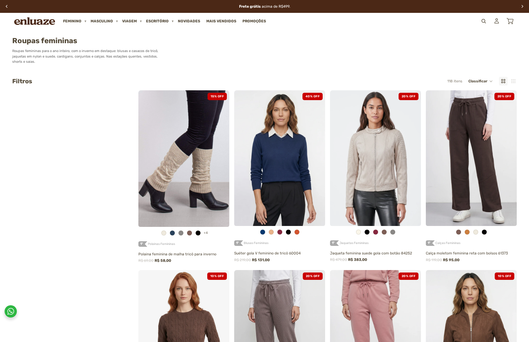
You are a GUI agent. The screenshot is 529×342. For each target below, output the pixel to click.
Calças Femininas (447, 243)
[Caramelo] (467, 232)
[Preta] (198, 233)
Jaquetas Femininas (354, 243)
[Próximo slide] (220, 158)
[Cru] (163, 233)
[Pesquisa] (483, 21)
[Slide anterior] (147, 158)
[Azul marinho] (262, 232)
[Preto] (288, 232)
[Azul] (172, 233)
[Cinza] (181, 233)
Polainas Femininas (161, 244)
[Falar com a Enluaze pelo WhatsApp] (11, 311)
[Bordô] (279, 232)
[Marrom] (189, 233)
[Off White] (358, 232)
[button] (480, 81)
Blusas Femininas (256, 243)
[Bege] (271, 232)
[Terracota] (297, 232)
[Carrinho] (510, 21)
